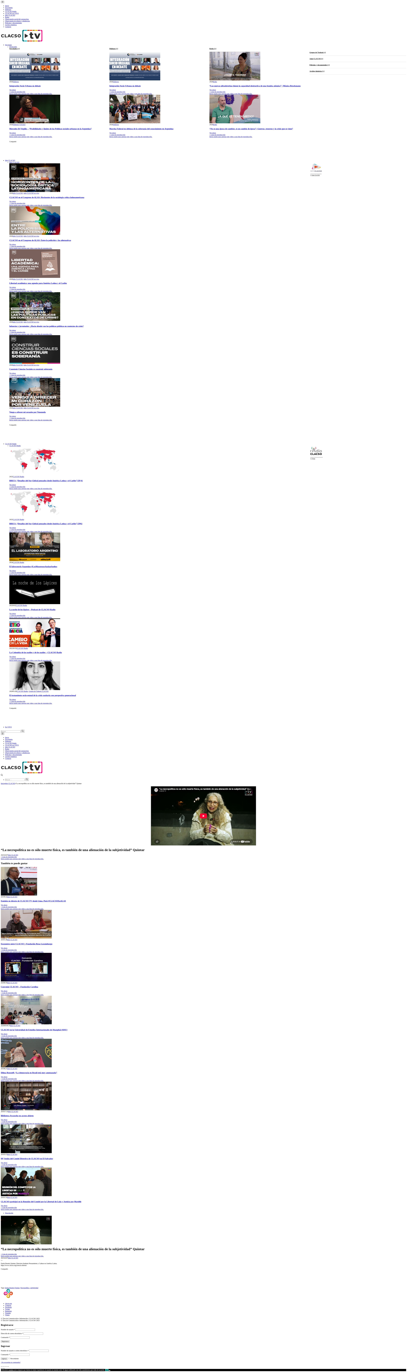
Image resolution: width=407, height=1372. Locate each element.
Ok (107, 1370)
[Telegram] (207, 154)
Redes (215, 82)
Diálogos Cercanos (19, 125)
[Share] (4, 1366)
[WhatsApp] (207, 151)
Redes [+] (212, 49)
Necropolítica (24, 1288)
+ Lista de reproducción (17, 92)
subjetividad (34, 1288)
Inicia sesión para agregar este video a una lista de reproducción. (30, 94)
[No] (109, 1370)
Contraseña (5, 1337)
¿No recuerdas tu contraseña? (10, 1362)
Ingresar (4, 1359)
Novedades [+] (14, 49)
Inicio (3, 783)
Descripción (9, 1213)
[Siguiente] (4, 1368)
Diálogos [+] (113, 49)
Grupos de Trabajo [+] (317, 52)
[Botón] (2, 1260)
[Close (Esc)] (2, 1366)
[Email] (207, 158)
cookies (11, 1370)
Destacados (13, 47)
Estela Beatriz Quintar (12, 1288)
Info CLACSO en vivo (31, 193)
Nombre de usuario (8, 1329)
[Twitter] (207, 147)
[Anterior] (2, 1368)
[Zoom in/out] (8, 1366)
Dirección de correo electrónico (12, 1333)
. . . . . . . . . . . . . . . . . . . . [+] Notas (316, 457)
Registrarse (5, 1341)
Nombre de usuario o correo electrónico (15, 1351)
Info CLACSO (14, 162)
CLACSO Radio (15, 446)
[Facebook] (207, 144)
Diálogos (16, 82)
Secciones (8, 45)
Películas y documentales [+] (319, 65)
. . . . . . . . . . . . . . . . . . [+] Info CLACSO (315, 174)
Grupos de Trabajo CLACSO (39, 691)
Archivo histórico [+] (316, 71)
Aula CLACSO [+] (316, 59)
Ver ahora (12, 90)
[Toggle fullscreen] (6, 1366)
